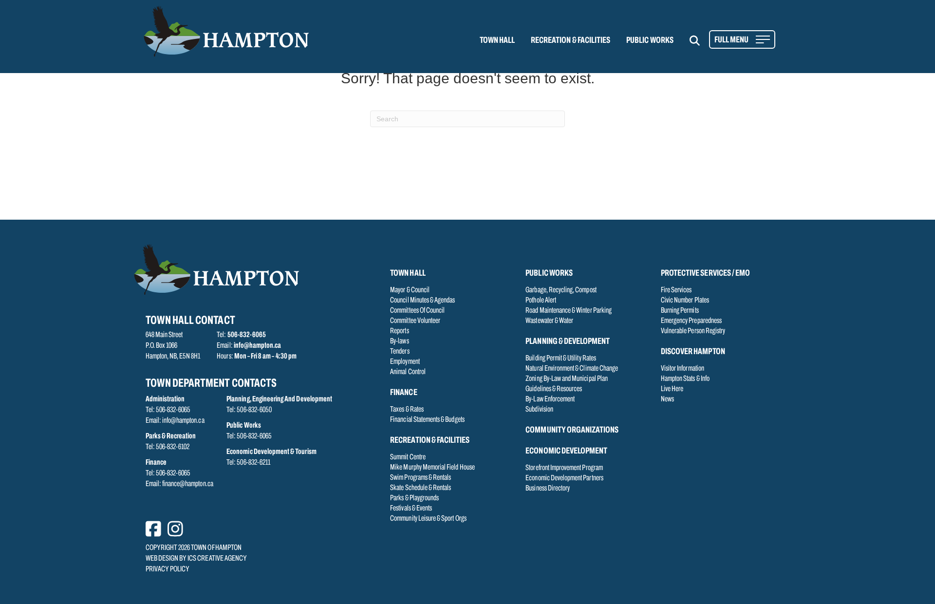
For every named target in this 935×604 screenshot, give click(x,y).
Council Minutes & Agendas (422, 300)
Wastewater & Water (549, 321)
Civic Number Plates (685, 300)
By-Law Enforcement (550, 399)
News (667, 399)
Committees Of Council (417, 311)
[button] (700, 41)
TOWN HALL (497, 41)
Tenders (399, 352)
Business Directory (547, 488)
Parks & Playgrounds (414, 498)
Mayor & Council (410, 290)
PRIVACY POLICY (168, 569)
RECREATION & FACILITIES (570, 41)
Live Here (672, 389)
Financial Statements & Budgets (427, 420)
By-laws (399, 341)
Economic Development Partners (564, 478)
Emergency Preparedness (691, 321)
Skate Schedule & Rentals (420, 488)
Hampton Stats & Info (685, 379)
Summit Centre (408, 457)
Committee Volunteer (415, 321)
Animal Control (408, 372)
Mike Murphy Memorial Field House (432, 468)
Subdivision (539, 410)
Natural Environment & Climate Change (571, 369)
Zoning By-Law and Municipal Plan (566, 379)
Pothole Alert (540, 300)
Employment (405, 362)
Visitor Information (682, 369)
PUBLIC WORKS (649, 41)
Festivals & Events (411, 508)
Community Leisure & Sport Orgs (428, 519)
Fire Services (676, 290)
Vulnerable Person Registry (693, 331)
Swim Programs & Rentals (420, 478)
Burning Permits (680, 311)
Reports (399, 331)
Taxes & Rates (407, 410)
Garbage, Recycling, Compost (560, 290)
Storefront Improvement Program (564, 468)
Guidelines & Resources (553, 389)
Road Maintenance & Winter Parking (568, 311)
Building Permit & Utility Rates (560, 358)
